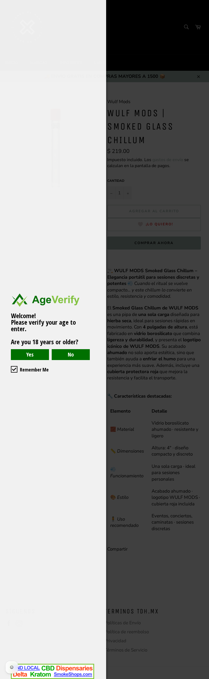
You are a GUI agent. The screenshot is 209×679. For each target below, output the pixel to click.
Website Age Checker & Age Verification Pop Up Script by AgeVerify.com (202, 677)
